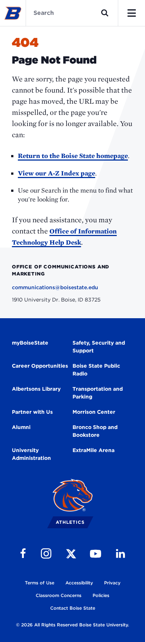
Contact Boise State (72, 608)
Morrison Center (93, 412)
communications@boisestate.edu (55, 287)
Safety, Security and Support (98, 347)
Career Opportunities (40, 366)
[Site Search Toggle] (105, 13)
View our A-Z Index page (56, 173)
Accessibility (79, 582)
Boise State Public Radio (96, 370)
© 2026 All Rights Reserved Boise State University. (72, 625)
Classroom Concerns (58, 595)
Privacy (112, 582)
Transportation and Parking (97, 393)
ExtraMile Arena (93, 450)
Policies (101, 595)
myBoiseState (30, 343)
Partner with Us (32, 412)
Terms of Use (39, 582)
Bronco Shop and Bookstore (94, 431)
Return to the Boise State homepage (73, 155)
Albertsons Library (36, 389)
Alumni (21, 427)
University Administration (31, 454)
